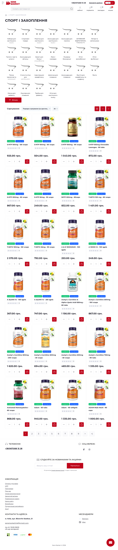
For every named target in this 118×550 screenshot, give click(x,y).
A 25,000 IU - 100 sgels (16, 300)
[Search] (71, 9)
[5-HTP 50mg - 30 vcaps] (45, 180)
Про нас (8, 491)
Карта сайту (9, 501)
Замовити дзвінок (96, 3)
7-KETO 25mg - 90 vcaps (44, 247)
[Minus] (9, 161)
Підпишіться (75, 466)
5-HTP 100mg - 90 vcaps (71, 145)
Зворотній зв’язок (11, 496)
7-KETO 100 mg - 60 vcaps (99, 197)
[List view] (102, 108)
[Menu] (3, 3)
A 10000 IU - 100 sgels (98, 247)
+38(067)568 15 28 (13, 448)
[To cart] (27, 161)
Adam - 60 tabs (40, 408)
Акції (7, 509)
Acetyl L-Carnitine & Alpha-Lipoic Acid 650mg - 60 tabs (72, 302)
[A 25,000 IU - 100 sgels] (18, 282)
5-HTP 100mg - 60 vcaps (44, 145)
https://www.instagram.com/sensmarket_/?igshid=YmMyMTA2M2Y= (89, 449)
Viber (84, 522)
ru (112, 3)
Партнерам (9, 488)
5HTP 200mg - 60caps (70, 197)
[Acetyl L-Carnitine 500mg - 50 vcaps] (72, 337)
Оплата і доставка (11, 483)
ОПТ (6, 486)
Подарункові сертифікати (14, 506)
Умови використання (57, 470)
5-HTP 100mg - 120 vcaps (17, 145)
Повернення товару (12, 499)
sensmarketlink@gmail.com (17, 523)
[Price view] (108, 108)
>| (92, 434)
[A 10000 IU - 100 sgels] (100, 229)
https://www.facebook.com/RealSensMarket (84, 449)
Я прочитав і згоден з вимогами (60, 470)
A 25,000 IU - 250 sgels (43, 300)
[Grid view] (97, 108)
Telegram (85, 519)
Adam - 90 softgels (69, 408)
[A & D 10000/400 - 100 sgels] (72, 229)
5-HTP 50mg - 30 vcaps (43, 197)
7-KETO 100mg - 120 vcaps (18, 247)
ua (108, 3)
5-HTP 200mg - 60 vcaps (17, 197)
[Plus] (19, 161)
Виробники (9, 504)
